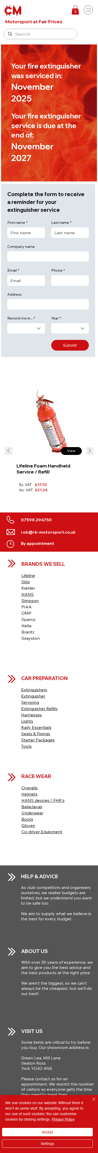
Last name (61, 222)
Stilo (25, 581)
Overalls (29, 787)
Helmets (29, 794)
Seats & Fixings (35, 733)
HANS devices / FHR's (43, 800)
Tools (26, 746)
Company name (21, 246)
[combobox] (26, 328)
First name (17, 222)
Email (13, 270)
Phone (58, 270)
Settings (47, 1143)
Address (14, 294)
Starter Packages (38, 740)
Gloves (28, 825)
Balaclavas (31, 806)
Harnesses (31, 714)
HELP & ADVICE (39, 876)
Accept (47, 1132)
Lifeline (28, 575)
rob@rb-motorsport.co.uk (48, 532)
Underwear (32, 812)
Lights (27, 721)
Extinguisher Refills (39, 708)
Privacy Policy (63, 1119)
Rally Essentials (36, 727)
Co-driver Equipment (41, 831)
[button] (75, 10)
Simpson (30, 600)
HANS (27, 594)
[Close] (90, 1102)
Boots (27, 819)
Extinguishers (34, 689)
